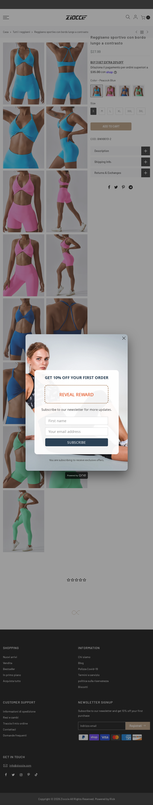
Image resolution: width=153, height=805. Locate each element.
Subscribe (76, 442)
